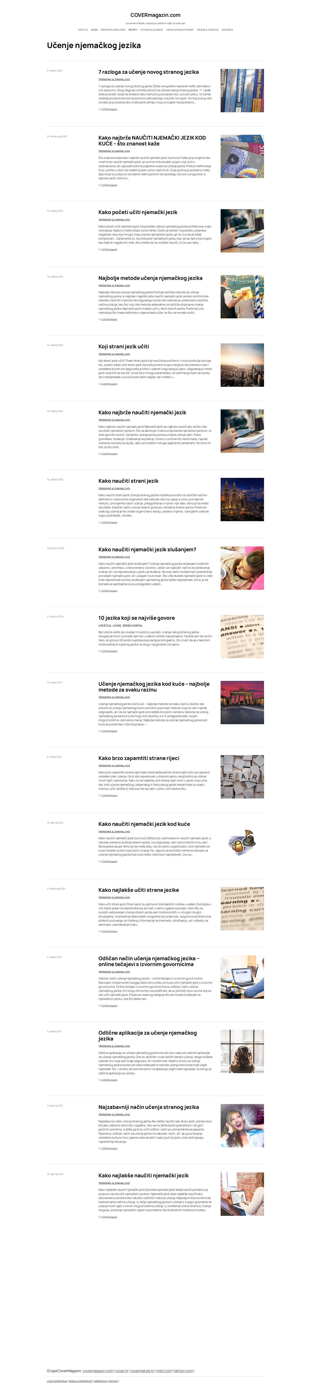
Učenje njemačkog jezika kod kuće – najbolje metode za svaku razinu (154, 687)
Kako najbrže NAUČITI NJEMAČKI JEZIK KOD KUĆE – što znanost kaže (152, 140)
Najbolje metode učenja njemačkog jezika (150, 278)
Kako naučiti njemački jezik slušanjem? (147, 549)
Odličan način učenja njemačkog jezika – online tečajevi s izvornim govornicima (148, 961)
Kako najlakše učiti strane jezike (138, 890)
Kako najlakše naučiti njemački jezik (143, 1175)
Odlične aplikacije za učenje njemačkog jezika (147, 1035)
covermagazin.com (98, 1370)
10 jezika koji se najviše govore (136, 618)
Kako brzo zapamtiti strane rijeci (138, 758)
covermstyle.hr (142, 1370)
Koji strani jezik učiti (123, 346)
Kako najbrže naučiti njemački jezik (142, 412)
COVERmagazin (109, 109)
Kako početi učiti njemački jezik (137, 212)
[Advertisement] (155, 1311)
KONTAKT (113, 1381)
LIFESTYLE (104, 625)
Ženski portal (133, 625)
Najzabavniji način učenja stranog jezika (148, 1107)
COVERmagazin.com (155, 14)
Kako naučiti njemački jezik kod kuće (144, 824)
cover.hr (121, 1370)
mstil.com (164, 1370)
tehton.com (183, 1370)
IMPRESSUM (100, 1381)
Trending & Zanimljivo (114, 79)
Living (117, 625)
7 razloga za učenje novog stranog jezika (148, 72)
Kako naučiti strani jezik (128, 481)
